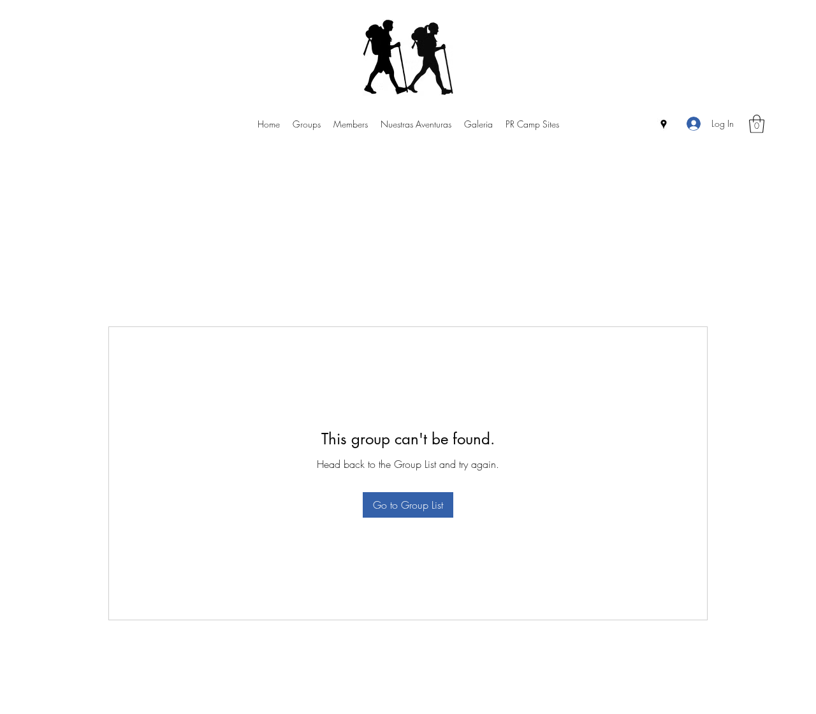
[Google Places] (663, 124)
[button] (756, 124)
